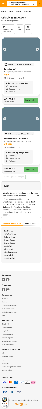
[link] (21, 71)
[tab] (12, 224)
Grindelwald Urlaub (10, 252)
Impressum (5, 360)
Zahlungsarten (7, 327)
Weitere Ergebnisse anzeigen (14, 177)
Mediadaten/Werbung (9, 312)
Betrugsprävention (8, 345)
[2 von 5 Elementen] (37, 49)
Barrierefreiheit (7, 370)
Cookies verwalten (8, 309)
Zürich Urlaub (8, 231)
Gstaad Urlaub (8, 255)
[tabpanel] (21, 245)
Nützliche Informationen (10, 341)
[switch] (5, 406)
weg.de (3, 11)
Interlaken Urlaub (9, 258)
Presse (4, 316)
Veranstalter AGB (7, 356)
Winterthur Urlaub (10, 234)
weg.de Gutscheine (8, 331)
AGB (3, 353)
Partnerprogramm (7, 338)
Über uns (5, 298)
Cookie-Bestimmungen (9, 305)
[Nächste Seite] (38, 223)
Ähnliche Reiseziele (32, 224)
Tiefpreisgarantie (7, 334)
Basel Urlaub (8, 246)
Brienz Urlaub (8, 249)
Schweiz (19, 11)
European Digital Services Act (11, 367)
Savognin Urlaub (9, 240)
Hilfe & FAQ (5, 324)
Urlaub (11, 11)
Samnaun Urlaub (9, 243)
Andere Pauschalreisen (12, 224)
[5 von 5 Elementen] (4, 49)
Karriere (4, 302)
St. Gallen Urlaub (9, 237)
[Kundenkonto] (39, 3)
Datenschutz (6, 363)
